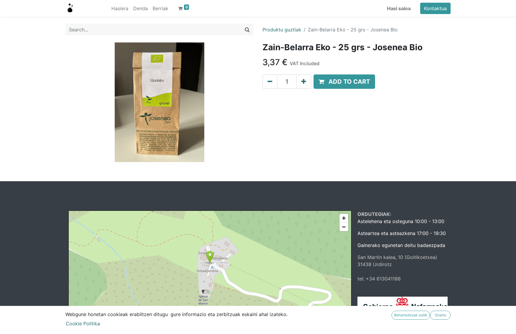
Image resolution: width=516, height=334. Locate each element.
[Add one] (303, 81)
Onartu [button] (440, 315)
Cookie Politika (83, 324)
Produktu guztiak (281, 30)
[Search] (247, 29)
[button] (344, 81)
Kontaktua (435, 8)
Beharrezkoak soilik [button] (410, 315)
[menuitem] (120, 8)
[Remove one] (269, 81)
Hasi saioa (399, 8)
